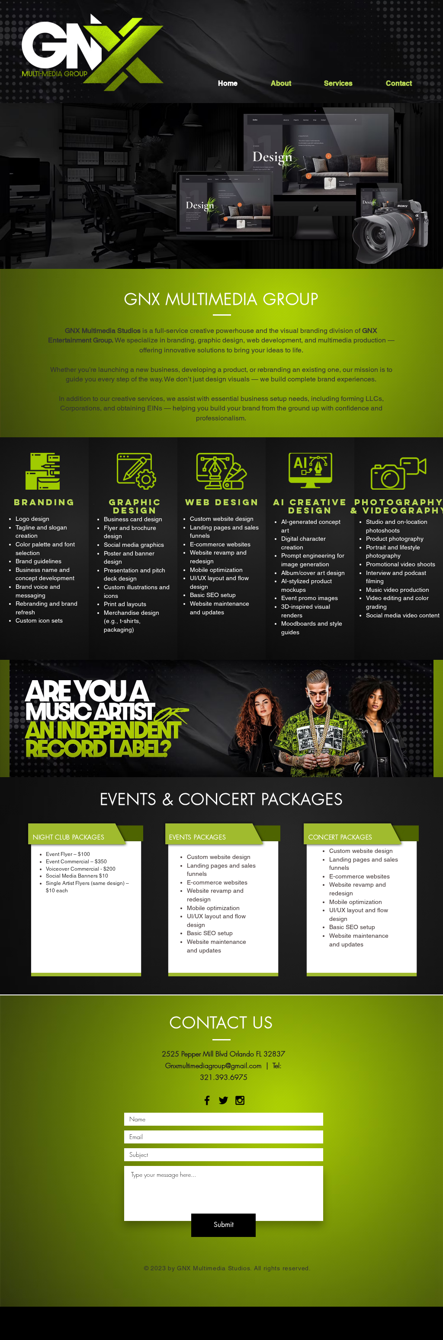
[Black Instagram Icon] (240, 1100)
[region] (222, 727)
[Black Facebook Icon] (207, 1100)
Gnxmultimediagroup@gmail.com (213, 1065)
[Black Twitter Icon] (223, 1100)
